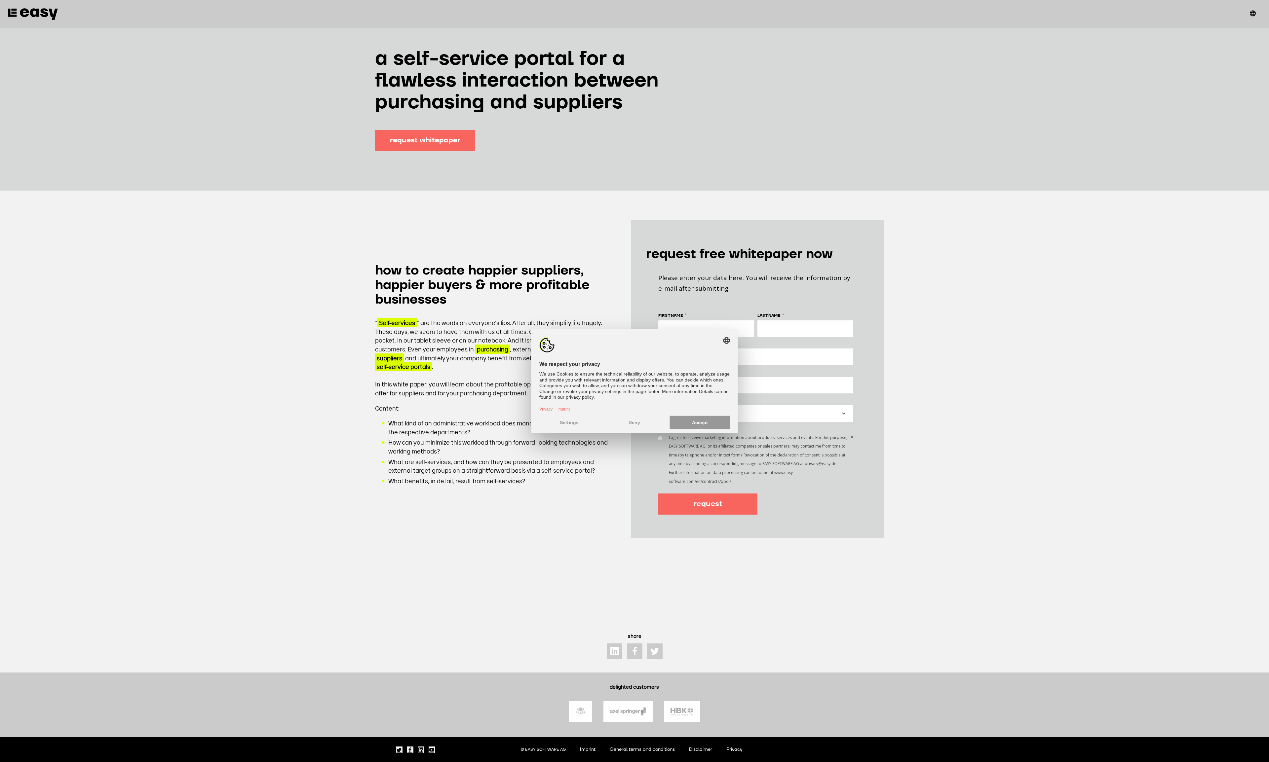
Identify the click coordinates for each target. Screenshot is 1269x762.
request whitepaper (425, 140)
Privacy (734, 749)
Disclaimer (700, 749)
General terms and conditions (642, 749)
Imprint (588, 749)
